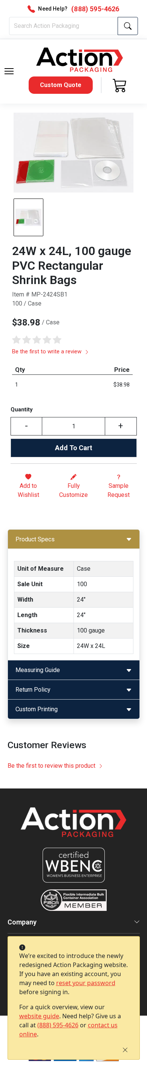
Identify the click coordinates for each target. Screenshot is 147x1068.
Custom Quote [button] (60, 85)
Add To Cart (73, 448)
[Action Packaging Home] (74, 827)
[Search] (128, 26)
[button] (9, 71)
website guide (39, 1016)
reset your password (85, 983)
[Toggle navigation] (9, 71)
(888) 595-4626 (57, 1025)
